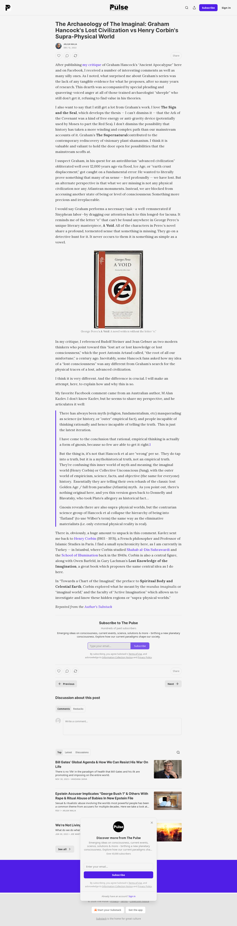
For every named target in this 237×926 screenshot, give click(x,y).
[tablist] (70, 708)
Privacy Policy (145, 886)
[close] (152, 822)
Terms (124, 901)
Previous (68, 684)
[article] (118, 773)
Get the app (136, 910)
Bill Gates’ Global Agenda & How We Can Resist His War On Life (101, 764)
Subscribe (208, 7)
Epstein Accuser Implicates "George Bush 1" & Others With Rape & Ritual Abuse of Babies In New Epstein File (101, 796)
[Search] (186, 7)
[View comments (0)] (67, 55)
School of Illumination (80, 555)
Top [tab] (59, 752)
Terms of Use (135, 882)
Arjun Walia (70, 44)
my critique (91, 64)
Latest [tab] (68, 752)
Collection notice (139, 901)
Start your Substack (109, 910)
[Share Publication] (194, 7)
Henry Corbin (85, 538)
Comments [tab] (63, 708)
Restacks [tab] (78, 708)
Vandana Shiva (79, 779)
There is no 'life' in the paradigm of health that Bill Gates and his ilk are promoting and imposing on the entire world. (97, 773)
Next (171, 684)
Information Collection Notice (117, 886)
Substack (101, 918)
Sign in (226, 7)
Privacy (114, 901)
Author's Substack (98, 606)
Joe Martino (77, 834)
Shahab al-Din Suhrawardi (148, 549)
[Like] (58, 55)
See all (62, 849)
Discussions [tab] (81, 752)
